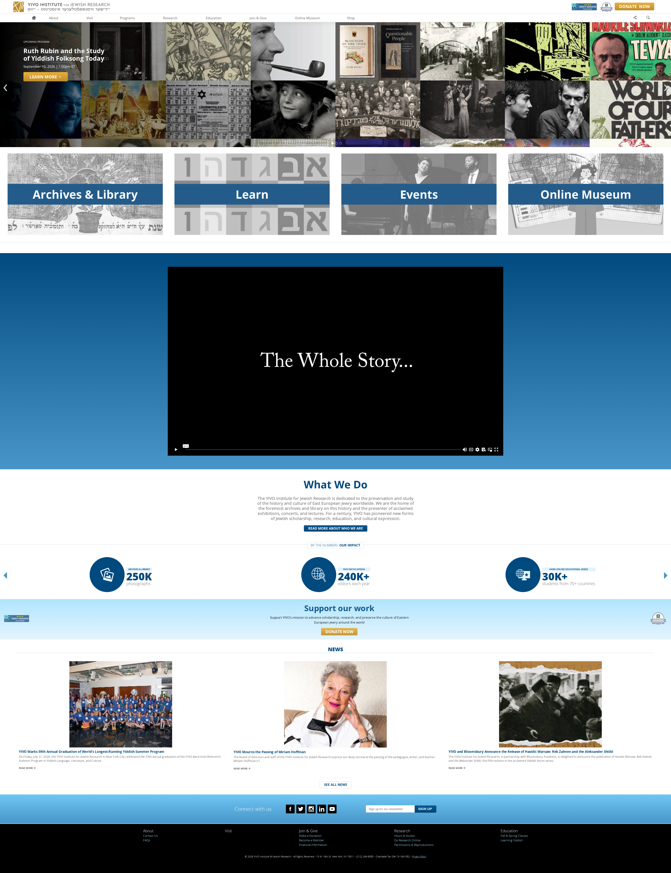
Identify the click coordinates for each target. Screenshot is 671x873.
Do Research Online (407, 840)
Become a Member (311, 840)
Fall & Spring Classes (514, 836)
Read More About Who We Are (335, 528)
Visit (89, 18)
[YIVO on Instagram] (311, 809)
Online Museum (307, 18)
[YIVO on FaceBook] (290, 809)
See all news (335, 784)
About (53, 18)
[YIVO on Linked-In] (321, 809)
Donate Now (339, 631)
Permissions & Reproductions (414, 845)
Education (214, 18)
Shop (351, 18)
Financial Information (313, 845)
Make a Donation (310, 836)
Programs (127, 18)
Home (35, 18)
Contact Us (150, 836)
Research (170, 18)
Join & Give (258, 18)
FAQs (146, 840)
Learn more (43, 77)
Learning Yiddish (512, 840)
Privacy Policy (419, 856)
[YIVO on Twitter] (300, 809)
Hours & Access (404, 836)
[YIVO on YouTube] (332, 809)
